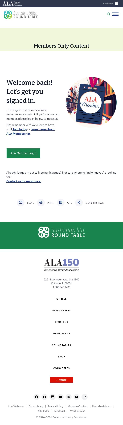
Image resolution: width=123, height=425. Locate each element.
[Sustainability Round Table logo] (19, 14)
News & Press (61, 310)
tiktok (84, 397)
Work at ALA (61, 333)
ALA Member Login (23, 153)
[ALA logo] (61, 265)
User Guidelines (101, 406)
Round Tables (61, 345)
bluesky (76, 397)
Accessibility (36, 406)
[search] (108, 14)
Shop (61, 356)
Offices (61, 298)
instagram (44, 397)
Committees (61, 368)
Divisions (61, 321)
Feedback (60, 410)
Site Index (43, 410)
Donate (61, 380)
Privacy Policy (55, 406)
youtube (60, 397)
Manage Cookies (78, 406)
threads (68, 397)
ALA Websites (16, 406)
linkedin (52, 397)
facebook (36, 397)
